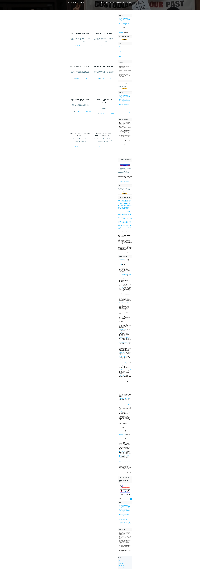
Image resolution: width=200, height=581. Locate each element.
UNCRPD (127, 221)
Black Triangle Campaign (125, 201)
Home (101, 2)
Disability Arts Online (122, 329)
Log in (120, 561)
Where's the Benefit (122, 451)
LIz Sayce (128, 217)
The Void (120, 431)
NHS (124, 218)
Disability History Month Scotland (124, 332)
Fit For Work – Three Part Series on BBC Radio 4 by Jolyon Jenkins (125, 70)
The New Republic (122, 428)
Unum (122, 222)
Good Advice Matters (122, 375)
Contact (120, 49)
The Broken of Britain (122, 415)
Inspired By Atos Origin (122, 381)
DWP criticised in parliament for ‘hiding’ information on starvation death (124, 138)
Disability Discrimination (123, 208)
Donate (110, 2)
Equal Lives (121, 213)
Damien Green (120, 207)
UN (125, 221)
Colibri (114, 577)
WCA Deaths (125, 222)
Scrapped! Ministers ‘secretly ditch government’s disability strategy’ (125, 154)
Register (120, 560)
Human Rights (121, 214)
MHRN (122, 218)
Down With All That (122, 356)
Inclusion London (123, 215)
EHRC (119, 213)
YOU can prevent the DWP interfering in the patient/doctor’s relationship (125, 146)
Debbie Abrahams (126, 207)
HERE (125, 252)
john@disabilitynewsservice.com (123, 181)
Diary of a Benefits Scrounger (124, 322)
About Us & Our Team (117, 2)
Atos (126, 200)
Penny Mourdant (127, 218)
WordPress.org (121, 566)
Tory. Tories (119, 221)
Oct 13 (78, 45)
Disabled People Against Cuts (124, 342)
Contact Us (125, 2)
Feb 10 (102, 78)
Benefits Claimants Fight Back (124, 302)
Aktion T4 (120, 264)
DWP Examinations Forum (123, 362)
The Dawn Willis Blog (122, 424)
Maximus (119, 218)
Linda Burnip (124, 217)
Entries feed (121, 563)
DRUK (128, 211)
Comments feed (121, 565)
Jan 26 (102, 113)
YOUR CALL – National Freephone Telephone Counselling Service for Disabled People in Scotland (124, 462)
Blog (104, 2)
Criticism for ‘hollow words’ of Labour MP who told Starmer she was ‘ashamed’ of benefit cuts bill (124, 19)
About (120, 46)
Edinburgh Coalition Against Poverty (125, 369)
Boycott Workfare (122, 303)
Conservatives (127, 205)
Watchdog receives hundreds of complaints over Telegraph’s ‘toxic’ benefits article (124, 75)
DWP (130, 211)
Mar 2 (78, 78)
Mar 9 (102, 45)
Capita (122, 205)
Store (107, 2)
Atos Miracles (121, 283)
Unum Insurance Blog (122, 434)
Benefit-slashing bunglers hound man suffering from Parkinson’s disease (125, 66)
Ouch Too (120, 386)
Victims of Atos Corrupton (123, 446)
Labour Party (120, 217)
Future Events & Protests (127, 213)
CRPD (131, 205)
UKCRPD (122, 221)
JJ (75, 45)
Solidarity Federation (122, 411)
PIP (131, 218)
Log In (130, 2)
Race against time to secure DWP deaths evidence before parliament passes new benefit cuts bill (125, 114)
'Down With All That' (122, 259)
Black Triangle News (124, 203)
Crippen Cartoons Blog (122, 320)
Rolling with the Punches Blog (124, 398)
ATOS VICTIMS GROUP (123, 297)
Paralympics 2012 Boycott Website (125, 390)
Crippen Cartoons (122, 314)
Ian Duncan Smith (127, 214)
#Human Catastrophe (121, 200)
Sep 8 (102, 146)
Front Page (120, 53)
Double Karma (121, 352)
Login (120, 54)
